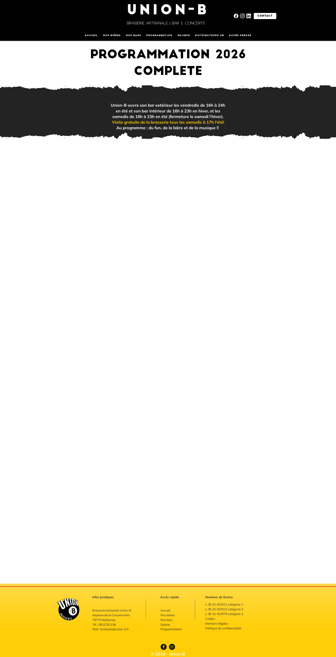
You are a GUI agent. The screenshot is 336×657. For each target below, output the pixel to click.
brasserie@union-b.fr (114, 629)
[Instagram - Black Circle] (172, 647)
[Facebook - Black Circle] (164, 647)
